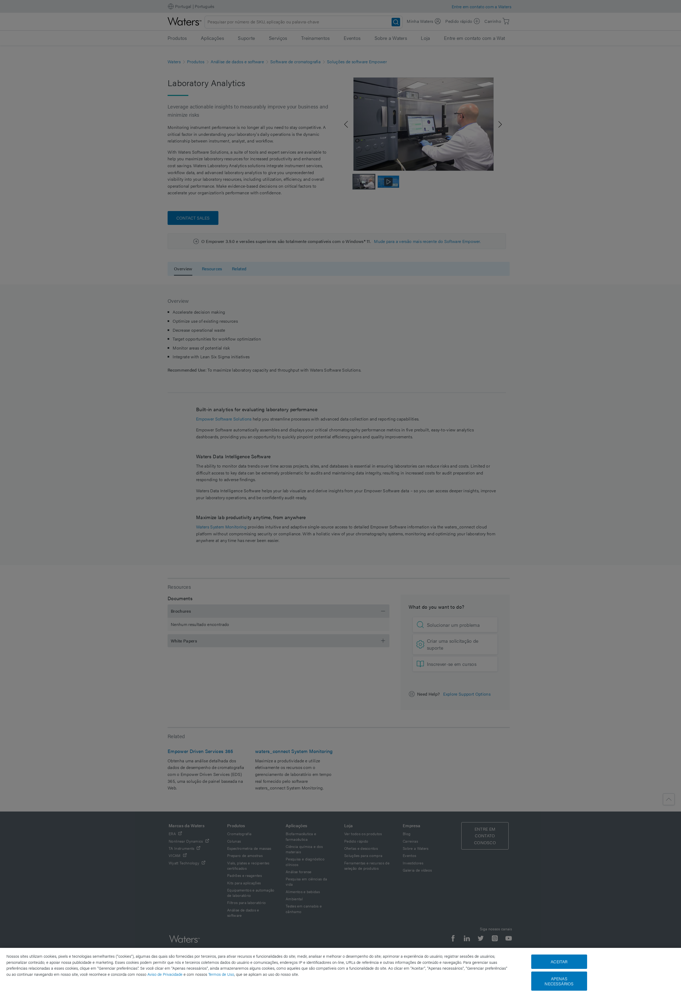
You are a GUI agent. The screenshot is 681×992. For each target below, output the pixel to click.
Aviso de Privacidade (164, 974)
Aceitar (559, 962)
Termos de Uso (221, 974)
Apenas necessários (559, 981)
